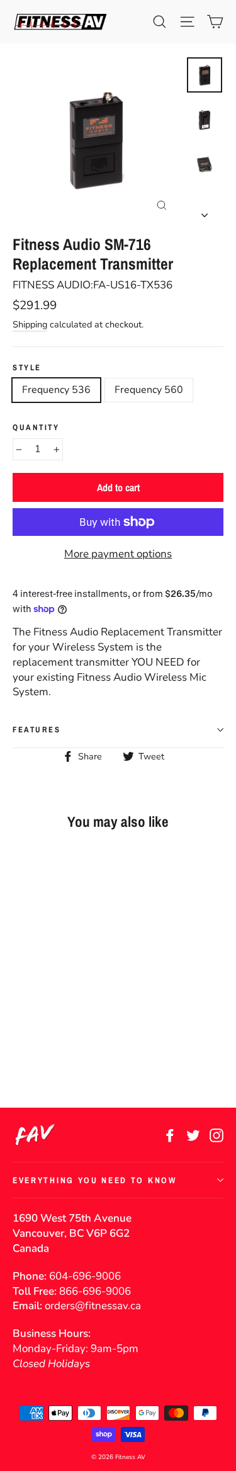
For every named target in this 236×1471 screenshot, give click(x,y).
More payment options (118, 554)
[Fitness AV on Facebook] (170, 1134)
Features (36, 729)
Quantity (36, 427)
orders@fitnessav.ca (93, 1305)
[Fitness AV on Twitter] (193, 1134)
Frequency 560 (149, 390)
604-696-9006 (85, 1276)
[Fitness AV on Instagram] (216, 1134)
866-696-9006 (95, 1291)
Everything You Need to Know (95, 1180)
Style (27, 367)
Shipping (30, 324)
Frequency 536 (56, 390)
